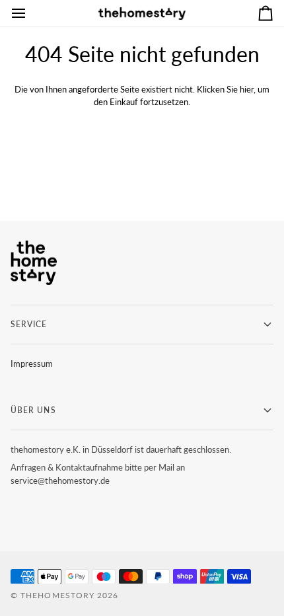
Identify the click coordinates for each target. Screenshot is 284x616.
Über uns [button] (33, 410)
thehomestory (57, 595)
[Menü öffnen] (30, 13)
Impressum (32, 363)
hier (247, 89)
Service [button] (29, 324)
